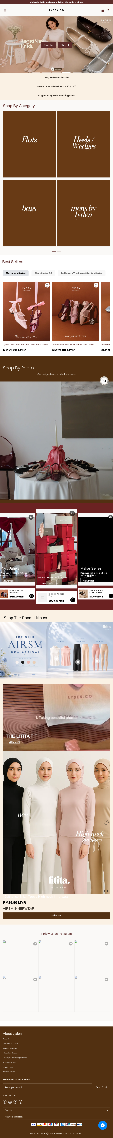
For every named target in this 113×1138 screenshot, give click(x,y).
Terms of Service (9, 1072)
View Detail (8, 580)
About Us (6, 1039)
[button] (5, 10)
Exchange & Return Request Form (15, 1058)
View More (14, 741)
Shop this (48, 45)
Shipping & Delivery (10, 1048)
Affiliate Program (9, 1062)
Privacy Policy (8, 1067)
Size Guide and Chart (10, 1044)
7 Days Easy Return (10, 1053)
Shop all (65, 45)
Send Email (101, 1087)
